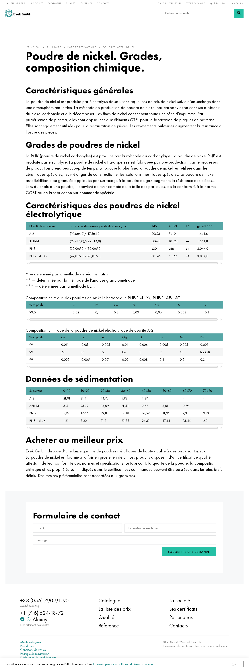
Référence (86, 3)
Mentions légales (30, 642)
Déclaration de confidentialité (38, 658)
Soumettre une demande (189, 552)
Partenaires (181, 617)
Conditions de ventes (33, 650)
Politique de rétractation (34, 654)
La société (36, 3)
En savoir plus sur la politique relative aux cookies (123, 664)
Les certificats (183, 609)
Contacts (103, 3)
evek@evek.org (196, 3)
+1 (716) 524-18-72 (42, 613)
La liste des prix (15, 3)
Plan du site (27, 646)
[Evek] (18, 13)
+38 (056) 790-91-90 (169, 3)
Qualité (70, 3)
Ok (234, 664)
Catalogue (55, 3)
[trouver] (239, 13)
